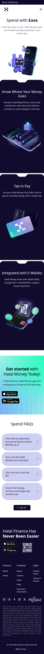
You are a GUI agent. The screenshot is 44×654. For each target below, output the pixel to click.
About (19, 571)
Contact (20, 575)
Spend (5, 571)
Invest (5, 575)
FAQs (19, 584)
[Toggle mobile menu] (41, 9)
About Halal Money (10, 2)
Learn (19, 580)
